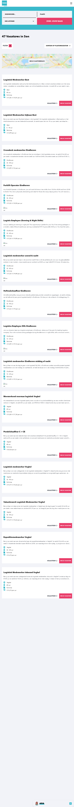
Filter (7, 46)
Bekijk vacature (65, 103)
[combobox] (54, 14)
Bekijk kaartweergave (37, 61)
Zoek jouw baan (54, 21)
